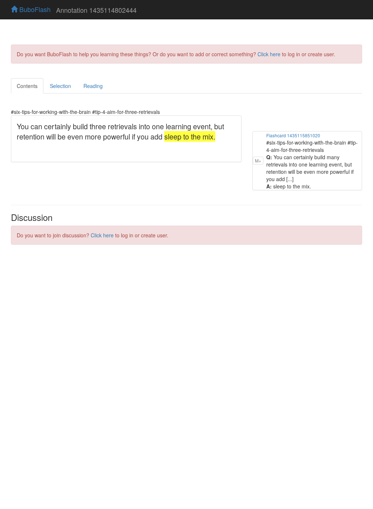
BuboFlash (34, 9)
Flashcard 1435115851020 (293, 135)
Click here (269, 54)
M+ (258, 160)
